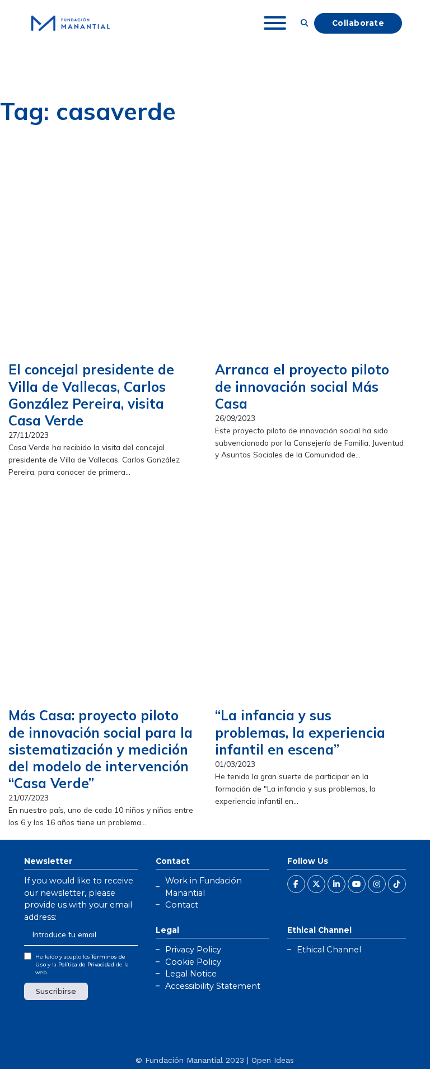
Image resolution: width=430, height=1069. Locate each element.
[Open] (275, 23)
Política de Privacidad (86, 964)
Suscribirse (56, 991)
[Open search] (304, 23)
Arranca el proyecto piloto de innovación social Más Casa (302, 386)
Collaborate (358, 22)
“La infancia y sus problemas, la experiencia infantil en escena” (300, 732)
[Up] (394, 1038)
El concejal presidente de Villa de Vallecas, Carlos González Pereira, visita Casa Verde (91, 395)
